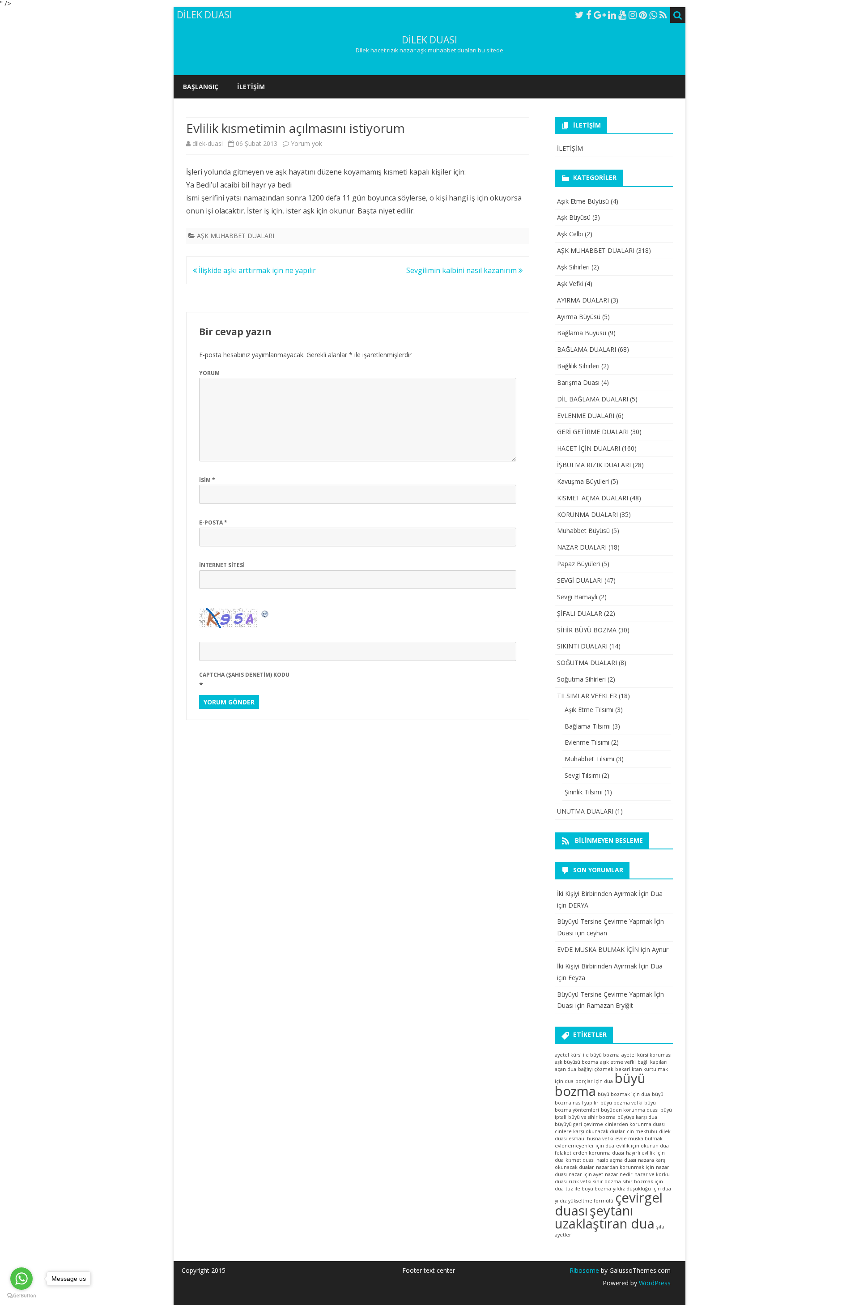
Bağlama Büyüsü (581, 332)
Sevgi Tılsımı (582, 775)
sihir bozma (607, 1181)
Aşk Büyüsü (574, 217)
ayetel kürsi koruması (646, 1055)
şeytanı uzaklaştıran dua (605, 1217)
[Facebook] (588, 15)
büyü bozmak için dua (624, 1094)
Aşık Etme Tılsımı (589, 709)
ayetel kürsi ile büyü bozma (587, 1055)
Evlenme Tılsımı (587, 742)
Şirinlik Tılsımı (584, 792)
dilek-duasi (207, 143)
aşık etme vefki (618, 1062)
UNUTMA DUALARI (585, 811)
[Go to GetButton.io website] (21, 1296)
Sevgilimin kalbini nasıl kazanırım (462, 270)
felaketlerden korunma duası (589, 1153)
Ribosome (584, 1270)
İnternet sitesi (222, 565)
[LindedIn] (612, 15)
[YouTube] (622, 15)
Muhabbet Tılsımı (589, 759)
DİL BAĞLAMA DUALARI (592, 399)
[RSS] (663, 15)
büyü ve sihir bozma (592, 1117)
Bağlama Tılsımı (588, 726)
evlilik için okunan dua (642, 1146)
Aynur (660, 949)
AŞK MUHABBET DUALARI (235, 235)
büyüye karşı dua (637, 1117)
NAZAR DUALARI (582, 547)
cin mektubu (642, 1131)
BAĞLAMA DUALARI (586, 349)
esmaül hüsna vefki (591, 1138)
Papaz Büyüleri (578, 563)
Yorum (209, 373)
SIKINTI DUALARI (582, 646)
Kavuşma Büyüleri (583, 481)
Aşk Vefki (570, 283)
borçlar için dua (594, 1081)
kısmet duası (580, 1160)
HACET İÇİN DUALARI (588, 448)
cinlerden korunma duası (635, 1124)
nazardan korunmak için (625, 1167)
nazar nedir (619, 1174)
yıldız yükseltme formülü (584, 1201)
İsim (207, 480)
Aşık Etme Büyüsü (583, 201)
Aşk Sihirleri (573, 267)
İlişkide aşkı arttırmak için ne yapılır (256, 270)
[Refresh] (265, 613)
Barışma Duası (578, 382)
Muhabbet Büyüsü (583, 530)
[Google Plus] (600, 15)
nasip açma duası (616, 1160)
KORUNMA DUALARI (587, 514)
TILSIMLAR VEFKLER (587, 695)
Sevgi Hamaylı (577, 597)
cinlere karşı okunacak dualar (590, 1131)
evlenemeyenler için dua (584, 1146)
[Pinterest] (643, 15)
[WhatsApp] (653, 15)
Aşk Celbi (570, 234)
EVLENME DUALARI (585, 415)
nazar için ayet (586, 1174)
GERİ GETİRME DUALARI (593, 431)
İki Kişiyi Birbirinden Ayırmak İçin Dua (610, 893)
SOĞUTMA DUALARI (587, 662)
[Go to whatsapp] (21, 1278)
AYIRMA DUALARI (583, 300)
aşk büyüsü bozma (576, 1062)
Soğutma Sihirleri (581, 679)
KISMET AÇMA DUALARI (592, 498)
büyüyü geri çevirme (579, 1124)
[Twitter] (579, 15)
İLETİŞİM (251, 86)
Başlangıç (200, 86)
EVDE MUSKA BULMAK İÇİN (598, 949)
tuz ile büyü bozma (588, 1189)
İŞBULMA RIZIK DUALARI (594, 465)
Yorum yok (306, 143)
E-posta (213, 522)
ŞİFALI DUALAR (579, 613)
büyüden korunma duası (630, 1110)
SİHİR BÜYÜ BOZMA (587, 630)
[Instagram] (633, 15)
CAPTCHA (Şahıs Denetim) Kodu (244, 674)
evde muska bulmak (639, 1138)
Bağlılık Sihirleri (578, 366)
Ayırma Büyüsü (578, 316)
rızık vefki (580, 1181)
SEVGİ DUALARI (580, 580)
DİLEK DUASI (429, 40)
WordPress (654, 1283)
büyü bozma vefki (621, 1103)
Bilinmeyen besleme (609, 840)
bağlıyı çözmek (595, 1069)
